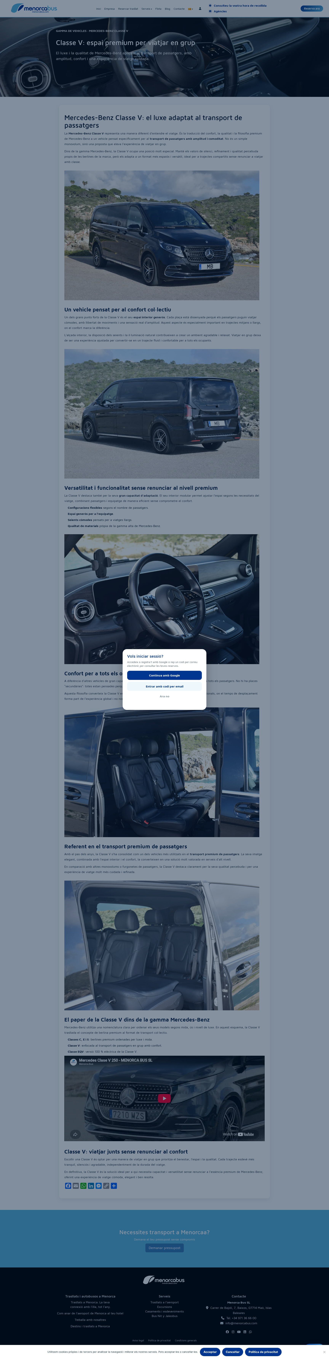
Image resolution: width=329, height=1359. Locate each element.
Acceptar (210, 1352)
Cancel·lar (233, 1352)
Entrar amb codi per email (164, 686)
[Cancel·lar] (324, 1352)
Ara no (164, 696)
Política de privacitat (263, 1352)
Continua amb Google (164, 675)
